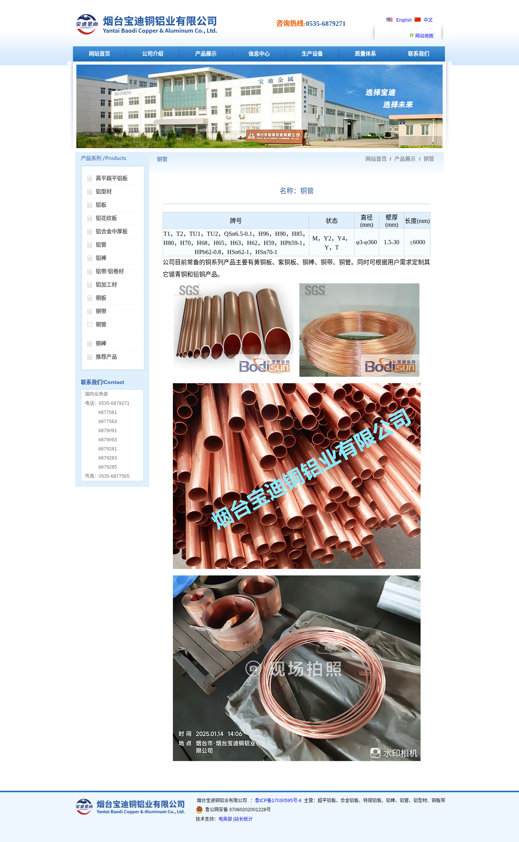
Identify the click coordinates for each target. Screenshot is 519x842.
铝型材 (104, 191)
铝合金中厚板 (112, 231)
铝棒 (101, 258)
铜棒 (101, 343)
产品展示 (206, 54)
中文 (428, 20)
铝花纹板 (106, 218)
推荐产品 (106, 357)
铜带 (101, 311)
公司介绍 (152, 54)
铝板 (101, 205)
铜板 (101, 298)
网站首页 (99, 54)
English (404, 20)
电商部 (225, 819)
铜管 (101, 324)
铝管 (101, 245)
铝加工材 (106, 285)
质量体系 (365, 54)
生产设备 (312, 54)
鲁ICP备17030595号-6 (278, 800)
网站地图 (424, 36)
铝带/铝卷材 (110, 271)
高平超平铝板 (112, 178)
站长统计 (243, 819)
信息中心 (259, 54)
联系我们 (418, 54)
